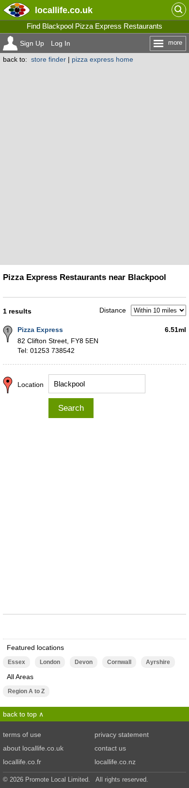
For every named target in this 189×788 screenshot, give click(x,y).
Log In (60, 43)
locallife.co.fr (22, 762)
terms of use (22, 734)
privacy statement (121, 734)
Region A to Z (26, 691)
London (50, 662)
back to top (20, 714)
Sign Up (32, 43)
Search (71, 408)
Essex (16, 662)
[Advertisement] (94, 163)
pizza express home (102, 59)
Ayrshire (158, 662)
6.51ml (175, 329)
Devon (84, 662)
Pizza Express (40, 329)
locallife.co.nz (115, 762)
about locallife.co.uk (33, 748)
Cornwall (119, 662)
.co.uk (64, 10)
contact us (110, 748)
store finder (48, 59)
